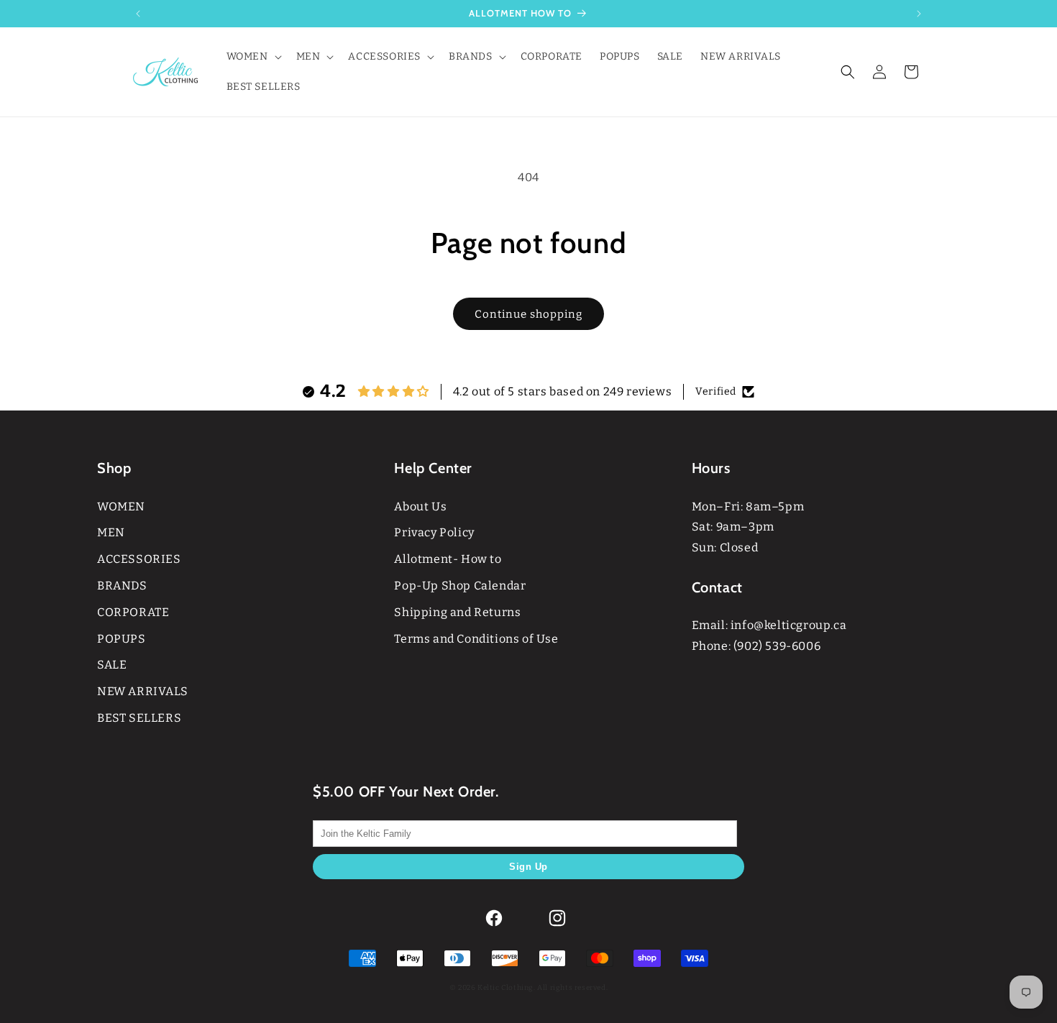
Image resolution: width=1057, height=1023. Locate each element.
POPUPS (121, 639)
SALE (112, 664)
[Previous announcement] (138, 13)
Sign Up (528, 866)
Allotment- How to (447, 559)
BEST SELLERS (139, 718)
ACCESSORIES (139, 559)
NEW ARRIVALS (142, 691)
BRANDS (122, 585)
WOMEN (121, 506)
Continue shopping (528, 314)
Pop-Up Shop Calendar (460, 585)
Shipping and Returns (457, 612)
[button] (253, 57)
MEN (111, 532)
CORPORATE (133, 612)
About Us (420, 506)
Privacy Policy (434, 532)
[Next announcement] (919, 13)
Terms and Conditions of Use (476, 639)
